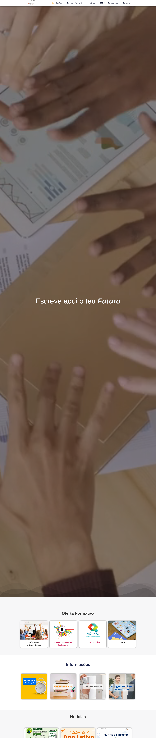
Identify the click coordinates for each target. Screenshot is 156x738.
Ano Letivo (79, 3)
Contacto (126, 3)
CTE (101, 3)
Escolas (70, 3)
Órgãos (59, 3)
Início (52, 3)
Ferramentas (113, 3)
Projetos (91, 3)
